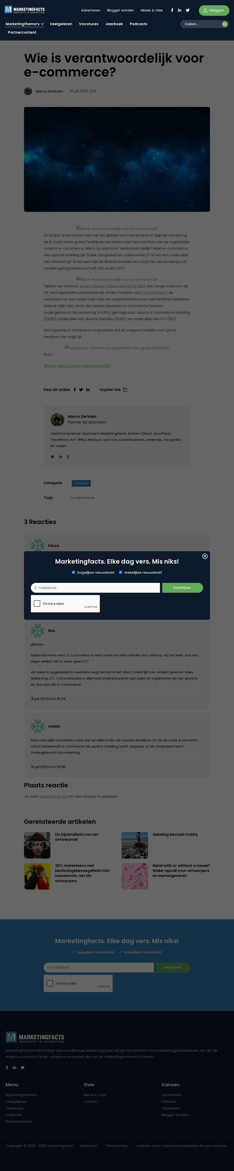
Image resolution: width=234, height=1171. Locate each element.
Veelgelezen (61, 24)
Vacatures (88, 24)
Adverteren (90, 10)
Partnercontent (22, 32)
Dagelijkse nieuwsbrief (95, 572)
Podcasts (138, 24)
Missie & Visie (152, 10)
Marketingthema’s (23, 24)
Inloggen (216, 10)
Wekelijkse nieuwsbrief (143, 572)
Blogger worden (120, 10)
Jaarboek (114, 24)
